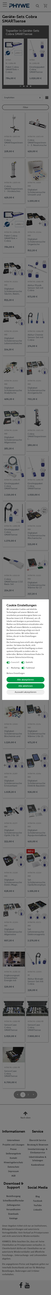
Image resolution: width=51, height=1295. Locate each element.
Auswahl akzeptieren (25, 692)
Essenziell (15, 662)
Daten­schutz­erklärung (24, 657)
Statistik (29, 662)
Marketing (15, 668)
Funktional (30, 668)
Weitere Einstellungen (16, 673)
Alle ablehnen (25, 686)
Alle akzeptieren (25, 679)
